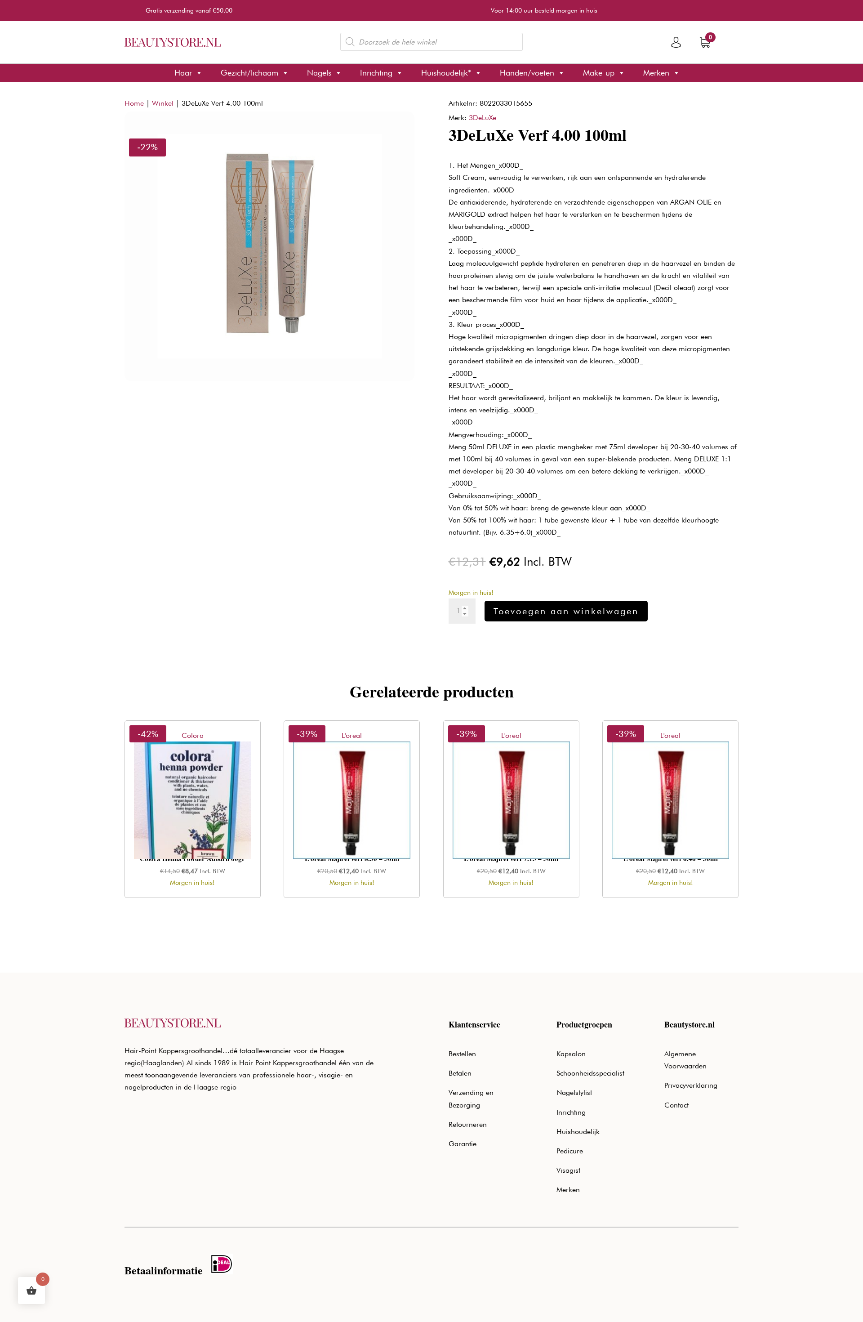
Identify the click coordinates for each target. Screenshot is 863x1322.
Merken (656, 72)
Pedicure (569, 1151)
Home (134, 103)
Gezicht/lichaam (249, 72)
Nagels (319, 72)
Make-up (598, 72)
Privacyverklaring (690, 1085)
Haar (183, 72)
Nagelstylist (574, 1092)
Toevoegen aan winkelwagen (566, 611)
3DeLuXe (482, 117)
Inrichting (376, 72)
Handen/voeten (527, 72)
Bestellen (462, 1054)
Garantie (462, 1143)
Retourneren (468, 1124)
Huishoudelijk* (446, 72)
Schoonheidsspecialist (590, 1073)
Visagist (568, 1170)
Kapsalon (571, 1054)
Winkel (162, 103)
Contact (676, 1105)
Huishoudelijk (578, 1131)
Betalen (460, 1073)
